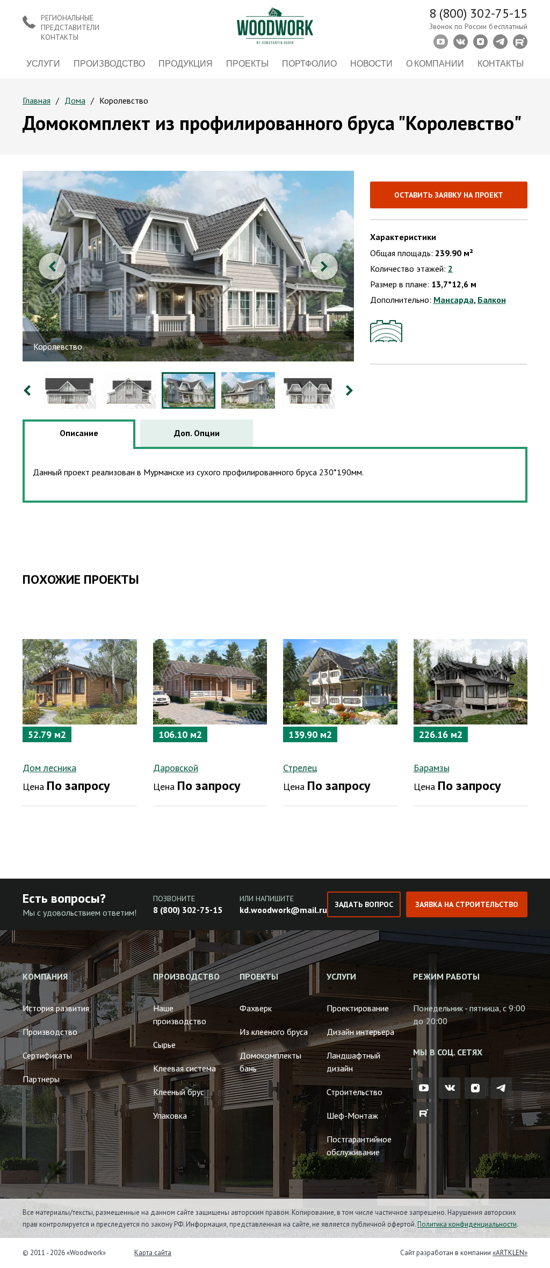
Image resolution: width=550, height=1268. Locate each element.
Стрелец (300, 768)
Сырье (164, 1044)
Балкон (491, 299)
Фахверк (256, 1008)
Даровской (175, 768)
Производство (109, 63)
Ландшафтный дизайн (353, 1062)
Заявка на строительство (466, 904)
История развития (56, 1008)
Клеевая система (184, 1068)
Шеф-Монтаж (352, 1115)
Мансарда (453, 299)
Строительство (354, 1091)
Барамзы (432, 768)
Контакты (500, 63)
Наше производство (179, 1014)
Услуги (43, 63)
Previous (52, 266)
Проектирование (358, 1008)
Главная (36, 100)
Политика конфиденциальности (467, 1224)
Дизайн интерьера (360, 1031)
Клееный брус (178, 1091)
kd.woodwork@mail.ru (283, 909)
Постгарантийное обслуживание (359, 1145)
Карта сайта (152, 1252)
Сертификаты (47, 1055)
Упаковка (170, 1115)
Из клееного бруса (274, 1031)
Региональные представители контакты (70, 27)
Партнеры (41, 1079)
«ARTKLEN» (510, 1252)
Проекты (247, 63)
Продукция (185, 63)
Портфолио (309, 63)
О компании (435, 63)
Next (324, 266)
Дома (74, 100)
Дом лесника (49, 768)
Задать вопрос (364, 904)
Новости (371, 63)
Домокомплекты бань (270, 1062)
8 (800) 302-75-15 (478, 13)
